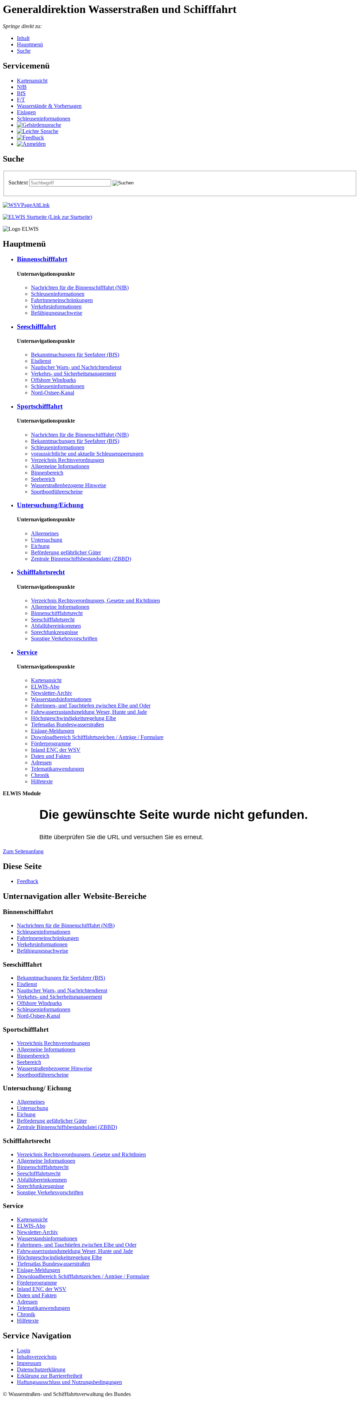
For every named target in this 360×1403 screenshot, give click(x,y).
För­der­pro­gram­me (51, 743)
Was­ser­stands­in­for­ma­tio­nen (61, 699)
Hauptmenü (30, 44)
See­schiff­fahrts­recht (53, 619)
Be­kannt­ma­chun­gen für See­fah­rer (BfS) (75, 355)
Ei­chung (40, 546)
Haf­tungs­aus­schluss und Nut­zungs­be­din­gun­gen (69, 1382)
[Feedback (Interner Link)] (30, 138)
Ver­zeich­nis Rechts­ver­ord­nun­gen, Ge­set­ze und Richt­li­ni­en (95, 600)
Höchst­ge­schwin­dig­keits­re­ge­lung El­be (73, 718)
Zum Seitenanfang (23, 851)
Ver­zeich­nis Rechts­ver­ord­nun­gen (67, 460)
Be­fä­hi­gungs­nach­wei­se (56, 313)
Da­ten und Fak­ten (51, 756)
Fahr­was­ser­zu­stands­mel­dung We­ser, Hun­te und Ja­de (89, 712)
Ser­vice (27, 652)
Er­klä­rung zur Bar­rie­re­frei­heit (49, 1376)
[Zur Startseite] (47, 217)
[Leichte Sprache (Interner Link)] (37, 131)
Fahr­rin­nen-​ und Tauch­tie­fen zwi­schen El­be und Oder (90, 706)
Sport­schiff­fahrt (40, 406)
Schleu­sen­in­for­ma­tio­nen (43, 119)
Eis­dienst (41, 361)
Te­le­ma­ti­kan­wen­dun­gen (57, 769)
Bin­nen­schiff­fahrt (42, 259)
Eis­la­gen (26, 112)
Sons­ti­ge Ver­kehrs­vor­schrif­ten (64, 638)
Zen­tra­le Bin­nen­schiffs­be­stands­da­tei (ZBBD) (81, 559)
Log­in (23, 1350)
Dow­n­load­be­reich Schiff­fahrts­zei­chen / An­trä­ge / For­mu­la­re (97, 737)
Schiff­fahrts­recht (41, 572)
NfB (22, 87)
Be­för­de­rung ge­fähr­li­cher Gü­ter (66, 552)
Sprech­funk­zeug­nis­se (54, 632)
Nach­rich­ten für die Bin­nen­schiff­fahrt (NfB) (80, 288)
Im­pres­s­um (29, 1363)
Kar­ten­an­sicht (32, 81)
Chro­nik (40, 775)
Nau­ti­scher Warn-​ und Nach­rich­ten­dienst (76, 367)
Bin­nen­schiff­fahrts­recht (57, 613)
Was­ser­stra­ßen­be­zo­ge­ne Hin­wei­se (68, 485)
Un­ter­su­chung (46, 540)
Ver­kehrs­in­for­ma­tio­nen (56, 306)
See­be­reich (43, 479)
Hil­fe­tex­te (42, 781)
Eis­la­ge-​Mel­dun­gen (52, 731)
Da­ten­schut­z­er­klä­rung (41, 1369)
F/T (21, 100)
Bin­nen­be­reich (47, 473)
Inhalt (23, 38)
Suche (24, 51)
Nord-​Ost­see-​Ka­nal (52, 393)
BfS (21, 93)
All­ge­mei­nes (45, 533)
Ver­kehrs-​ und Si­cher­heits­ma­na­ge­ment (73, 374)
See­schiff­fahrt (36, 326)
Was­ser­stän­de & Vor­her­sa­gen (49, 106)
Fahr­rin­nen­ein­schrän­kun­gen (62, 300)
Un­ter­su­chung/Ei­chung (50, 505)
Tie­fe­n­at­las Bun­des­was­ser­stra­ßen (67, 724)
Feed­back (27, 881)
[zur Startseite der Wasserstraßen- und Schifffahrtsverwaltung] (26, 205)
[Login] (31, 144)
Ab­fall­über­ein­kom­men (56, 626)
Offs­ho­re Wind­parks (53, 380)
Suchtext (18, 182)
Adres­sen (41, 762)
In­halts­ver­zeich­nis (37, 1357)
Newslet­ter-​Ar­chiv (51, 693)
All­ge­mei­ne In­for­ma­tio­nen (60, 466)
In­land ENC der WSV (56, 750)
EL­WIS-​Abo (45, 687)
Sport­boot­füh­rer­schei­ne (57, 492)
